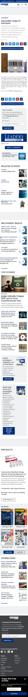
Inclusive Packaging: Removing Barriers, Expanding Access (8, 575)
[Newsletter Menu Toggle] (18, 4)
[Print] (2, 43)
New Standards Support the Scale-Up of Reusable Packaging (9, 325)
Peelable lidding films (8, 171)
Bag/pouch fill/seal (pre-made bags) (8, 201)
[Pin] (21, 43)
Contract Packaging (7, 582)
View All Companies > (14, 147)
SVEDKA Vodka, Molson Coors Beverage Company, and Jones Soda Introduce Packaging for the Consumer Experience (9, 348)
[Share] (10, 43)
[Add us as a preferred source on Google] (25, 43)
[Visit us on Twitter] (5, 651)
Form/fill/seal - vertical (8, 226)
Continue (14, 693)
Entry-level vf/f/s (6, 204)
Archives (20, 552)
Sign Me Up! (8, 128)
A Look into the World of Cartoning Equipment (9, 250)
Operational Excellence (8, 311)
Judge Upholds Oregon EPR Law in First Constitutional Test (12, 298)
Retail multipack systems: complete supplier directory (7, 596)
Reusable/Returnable (7, 322)
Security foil (5, 182)
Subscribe (8, 552)
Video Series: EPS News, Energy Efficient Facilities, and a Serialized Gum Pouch (9, 337)
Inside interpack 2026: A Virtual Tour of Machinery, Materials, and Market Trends (9, 565)
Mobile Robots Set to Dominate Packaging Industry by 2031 (8, 314)
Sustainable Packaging (8, 333)
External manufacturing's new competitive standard (8, 586)
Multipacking (5, 593)
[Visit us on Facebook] (2, 651)
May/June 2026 (21, 526)
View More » (4, 268)
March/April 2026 (7, 547)
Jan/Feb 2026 (21, 547)
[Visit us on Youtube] (12, 651)
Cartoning (4, 247)
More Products (8, 500)
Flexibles (4, 18)
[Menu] (25, 4)
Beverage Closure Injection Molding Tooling (13, 493)
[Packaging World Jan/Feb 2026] (21, 537)
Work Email (6, 120)
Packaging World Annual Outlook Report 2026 (9, 155)
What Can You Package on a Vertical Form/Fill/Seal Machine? (9, 230)
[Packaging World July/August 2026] (7, 517)
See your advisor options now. (9, 431)
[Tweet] (17, 43)
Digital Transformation (8, 561)
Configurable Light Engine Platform (13, 488)
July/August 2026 (7, 526)
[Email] (6, 43)
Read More (8, 379)
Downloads (4, 572)
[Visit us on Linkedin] (9, 651)
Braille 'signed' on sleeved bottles (7, 193)
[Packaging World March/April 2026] (7, 537)
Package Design (5, 344)
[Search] (22, 4)
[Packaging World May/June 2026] (21, 517)
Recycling (4, 294)
